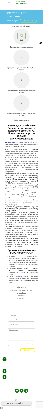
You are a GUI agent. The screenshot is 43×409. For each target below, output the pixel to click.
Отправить (27, 350)
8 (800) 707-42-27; (13, 359)
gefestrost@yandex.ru (15, 371)
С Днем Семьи (21, 293)
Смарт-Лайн (28, 397)
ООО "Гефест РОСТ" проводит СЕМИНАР (21, 290)
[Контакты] (24, 394)
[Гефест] (11, 3)
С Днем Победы (21, 298)
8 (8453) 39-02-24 (13, 367)
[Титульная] (19, 394)
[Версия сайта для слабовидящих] (41, 43)
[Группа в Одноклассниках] (26, 391)
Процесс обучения (15, 276)
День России (21, 295)
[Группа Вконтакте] (22, 391)
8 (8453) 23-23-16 (13, 363)
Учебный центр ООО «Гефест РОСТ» (17, 142)
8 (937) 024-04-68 (25, 363)
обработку (29, 344)
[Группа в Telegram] (17, 391)
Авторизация (28, 21)
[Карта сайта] (21, 394)
